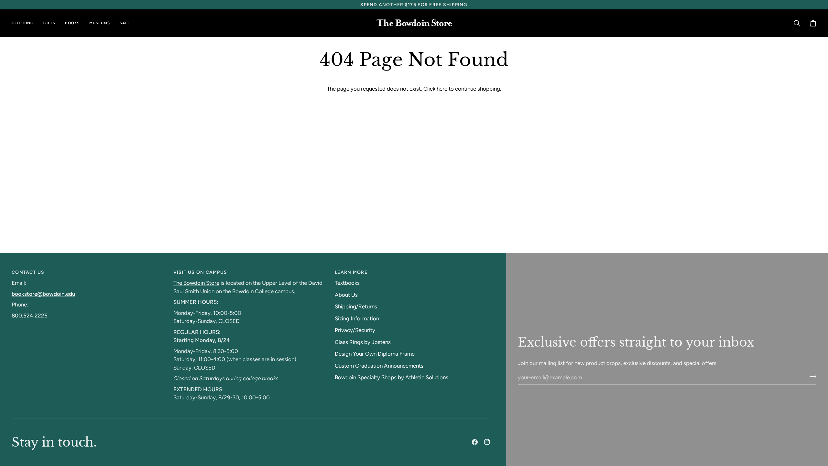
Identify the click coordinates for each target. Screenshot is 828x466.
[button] (25, 23)
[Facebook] (475, 442)
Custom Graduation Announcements (379, 365)
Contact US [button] (28, 272)
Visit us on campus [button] (200, 272)
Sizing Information (357, 318)
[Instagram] (487, 442)
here (442, 88)
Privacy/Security (355, 330)
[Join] (811, 376)
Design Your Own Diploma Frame (375, 353)
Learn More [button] (351, 272)
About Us (346, 295)
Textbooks (347, 283)
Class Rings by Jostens (363, 342)
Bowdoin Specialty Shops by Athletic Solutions (391, 377)
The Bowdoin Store (196, 283)
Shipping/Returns (356, 306)
